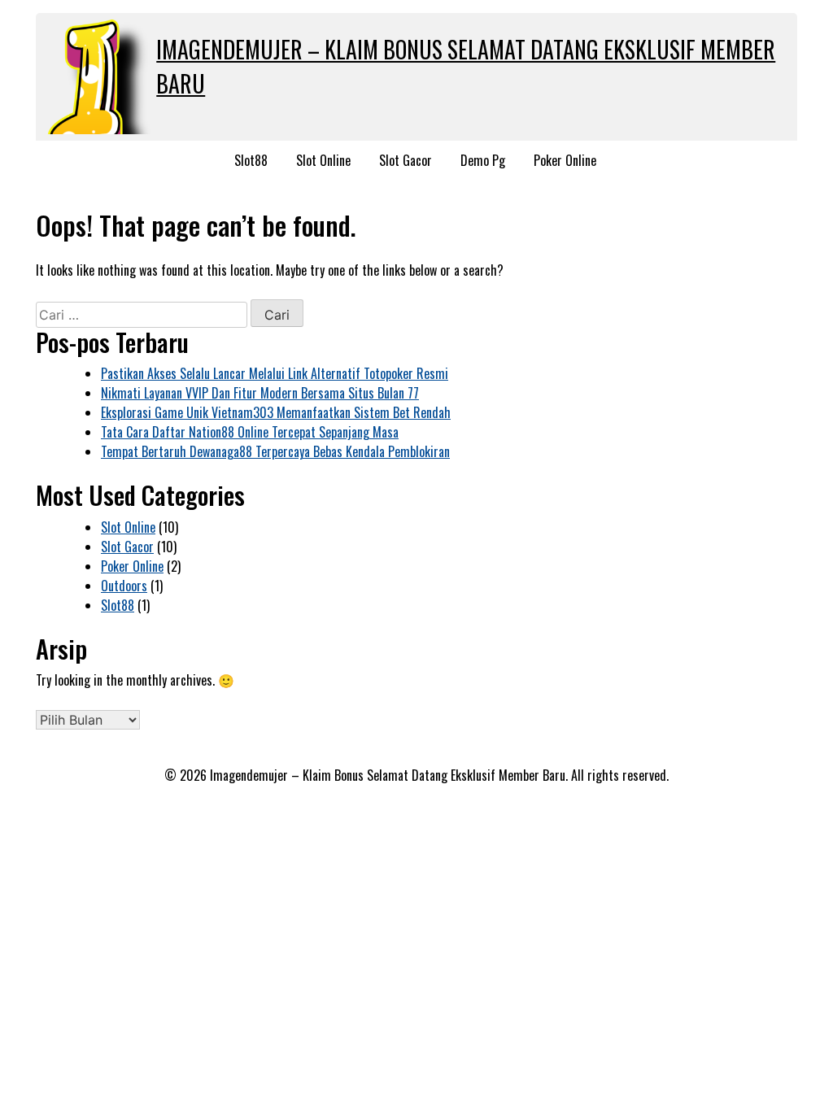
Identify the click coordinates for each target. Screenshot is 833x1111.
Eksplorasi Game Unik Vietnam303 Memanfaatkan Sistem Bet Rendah (276, 412)
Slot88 (251, 160)
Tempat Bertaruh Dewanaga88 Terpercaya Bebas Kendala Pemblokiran (275, 451)
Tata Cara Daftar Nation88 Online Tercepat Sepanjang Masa (250, 432)
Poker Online (565, 160)
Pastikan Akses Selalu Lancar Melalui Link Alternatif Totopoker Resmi (274, 373)
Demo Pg (482, 160)
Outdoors (124, 585)
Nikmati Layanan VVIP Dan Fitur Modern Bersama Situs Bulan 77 (260, 393)
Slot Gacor (405, 160)
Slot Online (323, 160)
